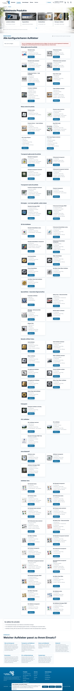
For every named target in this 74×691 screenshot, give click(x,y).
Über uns (47, 673)
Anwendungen (25, 2)
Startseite (13, 2)
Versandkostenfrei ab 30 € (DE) (63, 686)
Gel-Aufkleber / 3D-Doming (27, 676)
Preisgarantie (47, 677)
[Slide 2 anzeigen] (36, 28)
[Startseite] (6, 2)
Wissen (31, 2)
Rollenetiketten (26, 682)
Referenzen (47, 679)
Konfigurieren (31, 56)
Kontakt (35, 675)
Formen (24, 680)
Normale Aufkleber (27, 673)
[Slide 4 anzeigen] (39, 28)
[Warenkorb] (65, 2)
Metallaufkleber (26, 678)
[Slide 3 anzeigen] (37, 28)
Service (36, 2)
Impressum (6, 686)
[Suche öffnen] (68, 2)
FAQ (35, 679)
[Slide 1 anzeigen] (35, 28)
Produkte (19, 2)
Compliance (47, 675)
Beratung (36, 673)
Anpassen (52, 686)
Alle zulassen (58, 686)
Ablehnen (45, 686)
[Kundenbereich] (71, 2)
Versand (35, 677)
